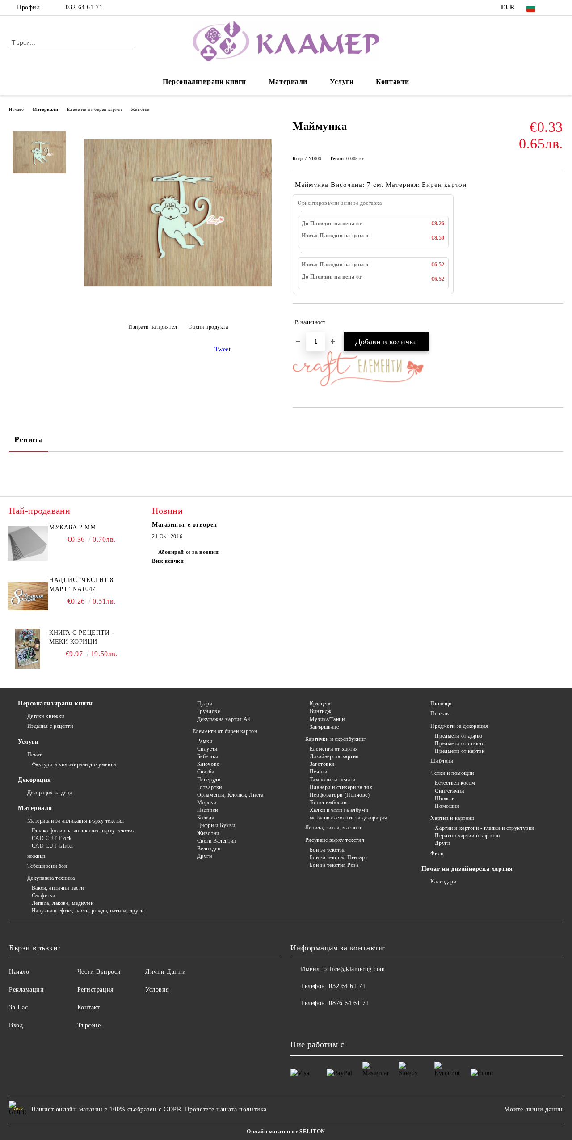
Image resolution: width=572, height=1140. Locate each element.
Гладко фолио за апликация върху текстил (83, 831)
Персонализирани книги (204, 81)
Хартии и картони (452, 818)
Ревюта (28, 439)
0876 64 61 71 (349, 1003)
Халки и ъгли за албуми (339, 810)
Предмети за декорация (459, 726)
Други (204, 856)
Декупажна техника (51, 878)
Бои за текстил (327, 850)
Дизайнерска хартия (334, 756)
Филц (436, 853)
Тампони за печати (332, 780)
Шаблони (441, 761)
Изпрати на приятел (152, 327)
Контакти (392, 81)
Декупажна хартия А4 (224, 719)
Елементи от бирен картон (94, 109)
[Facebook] (558, 8)
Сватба (205, 771)
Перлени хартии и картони (467, 835)
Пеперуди (208, 780)
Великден (208, 848)
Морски (206, 802)
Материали (288, 81)
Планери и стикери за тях (341, 787)
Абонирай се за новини (188, 552)
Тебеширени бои (47, 866)
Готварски (209, 787)
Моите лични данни (533, 1109)
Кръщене (320, 704)
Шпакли (444, 798)
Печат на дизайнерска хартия (467, 869)
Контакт (89, 1007)
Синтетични (449, 791)
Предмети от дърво (459, 736)
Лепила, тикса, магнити (333, 827)
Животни (140, 109)
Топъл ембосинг (329, 802)
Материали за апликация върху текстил (75, 821)
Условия (157, 989)
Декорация (34, 780)
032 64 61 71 (84, 7)
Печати (318, 771)
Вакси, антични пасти (58, 888)
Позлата (440, 713)
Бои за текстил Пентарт (338, 857)
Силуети (207, 749)
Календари (443, 881)
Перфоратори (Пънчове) (340, 795)
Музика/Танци (327, 719)
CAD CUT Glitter (53, 846)
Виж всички (168, 561)
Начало (16, 109)
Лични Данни (165, 971)
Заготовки (322, 764)
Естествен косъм (455, 783)
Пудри (204, 704)
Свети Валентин (216, 841)
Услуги (341, 81)
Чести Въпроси (99, 971)
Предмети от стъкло (459, 743)
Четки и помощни (452, 773)
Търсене (89, 1025)
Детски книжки (45, 716)
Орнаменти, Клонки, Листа (230, 795)
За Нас (18, 1007)
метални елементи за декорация (348, 818)
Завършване (324, 727)
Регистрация (95, 989)
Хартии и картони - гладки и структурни (484, 828)
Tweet (222, 349)
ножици (36, 856)
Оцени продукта (208, 327)
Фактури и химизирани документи (74, 764)
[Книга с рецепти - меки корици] (27, 649)
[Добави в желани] (556, 322)
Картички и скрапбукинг (335, 739)
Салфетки (43, 895)
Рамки (204, 741)
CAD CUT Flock (52, 838)
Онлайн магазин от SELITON (286, 1131)
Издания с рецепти (50, 726)
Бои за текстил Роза (334, 865)
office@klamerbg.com (354, 969)
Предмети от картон (459, 751)
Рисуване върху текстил (334, 840)
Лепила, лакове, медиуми (62, 903)
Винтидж (320, 711)
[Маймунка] (178, 304)
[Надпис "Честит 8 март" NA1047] (27, 596)
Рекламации (26, 989)
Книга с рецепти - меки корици (81, 637)
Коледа (205, 818)
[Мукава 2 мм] (27, 543)
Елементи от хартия (334, 749)
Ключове (208, 764)
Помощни (447, 806)
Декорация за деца (49, 793)
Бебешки (207, 756)
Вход (16, 1025)
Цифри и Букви (216, 825)
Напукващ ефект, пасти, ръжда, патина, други (88, 911)
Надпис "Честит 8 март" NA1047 (81, 584)
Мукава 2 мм (72, 527)
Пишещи (440, 704)
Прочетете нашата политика (226, 1109)
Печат (34, 755)
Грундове (208, 711)
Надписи (207, 810)
